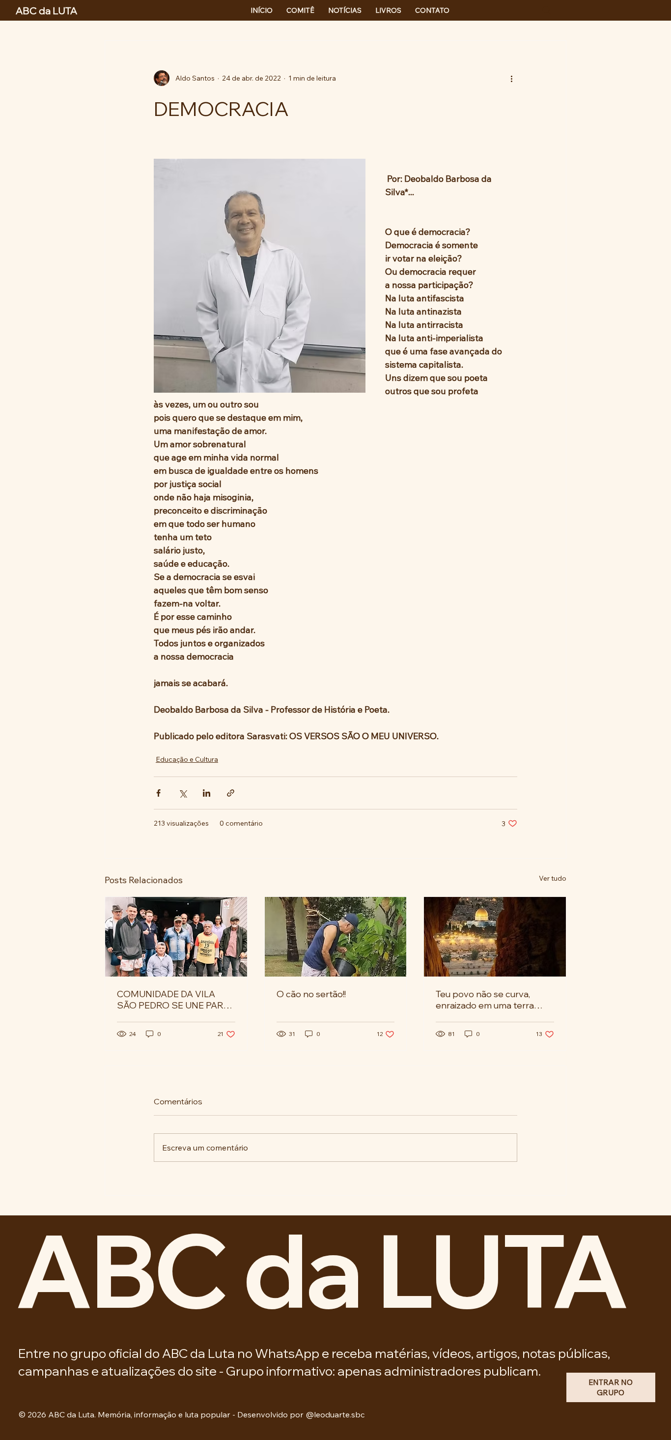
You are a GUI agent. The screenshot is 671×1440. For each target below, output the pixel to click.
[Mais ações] (511, 78)
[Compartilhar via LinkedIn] (206, 793)
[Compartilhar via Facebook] (158, 793)
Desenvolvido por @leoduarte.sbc (301, 1414)
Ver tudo (552, 878)
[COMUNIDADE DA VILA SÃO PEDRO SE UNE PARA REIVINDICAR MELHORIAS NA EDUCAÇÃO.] (176, 937)
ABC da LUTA (320, 1269)
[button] (610, 1387)
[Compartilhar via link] (230, 793)
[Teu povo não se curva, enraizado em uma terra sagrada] (495, 937)
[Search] (546, 10)
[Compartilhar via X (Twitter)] (182, 793)
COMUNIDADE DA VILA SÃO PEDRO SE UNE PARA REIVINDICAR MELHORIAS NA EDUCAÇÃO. (174, 999)
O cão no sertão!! (311, 994)
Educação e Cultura (187, 759)
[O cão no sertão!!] (336, 937)
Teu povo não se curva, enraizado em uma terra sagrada (485, 999)
